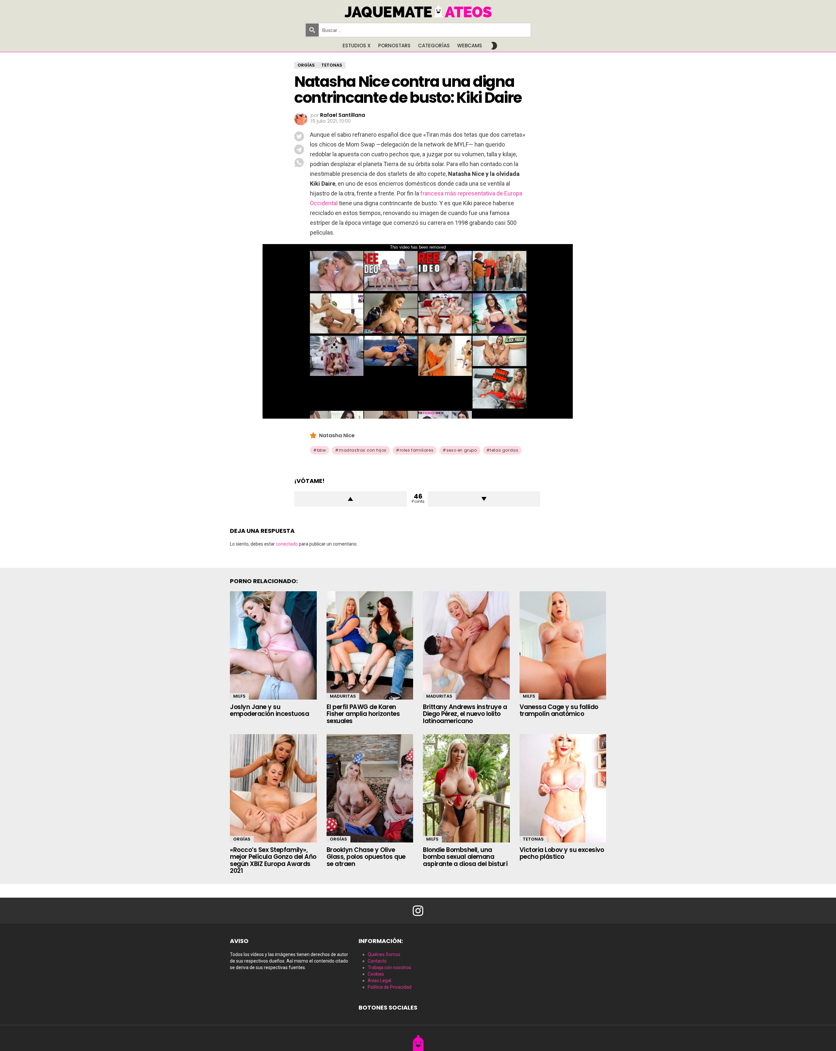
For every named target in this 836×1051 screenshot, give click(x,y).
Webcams (469, 45)
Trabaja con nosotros (389, 967)
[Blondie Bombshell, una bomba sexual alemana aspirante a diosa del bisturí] (466, 788)
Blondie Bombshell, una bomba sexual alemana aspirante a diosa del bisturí (465, 856)
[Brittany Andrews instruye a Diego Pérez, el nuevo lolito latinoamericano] (466, 645)
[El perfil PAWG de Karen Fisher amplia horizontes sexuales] (370, 645)
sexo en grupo (461, 450)
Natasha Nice (337, 435)
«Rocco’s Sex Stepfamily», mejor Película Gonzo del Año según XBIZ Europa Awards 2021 (273, 860)
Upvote (350, 499)
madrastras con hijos (363, 450)
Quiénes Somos (384, 954)
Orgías (241, 839)
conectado (287, 544)
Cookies (376, 974)
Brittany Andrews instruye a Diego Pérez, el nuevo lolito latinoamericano (465, 714)
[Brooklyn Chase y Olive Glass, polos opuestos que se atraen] (370, 788)
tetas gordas (504, 450)
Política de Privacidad (389, 987)
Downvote (484, 499)
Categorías (434, 45)
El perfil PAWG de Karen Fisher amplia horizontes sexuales (363, 714)
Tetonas (533, 839)
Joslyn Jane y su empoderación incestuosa (269, 710)
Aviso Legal (379, 980)
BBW (321, 450)
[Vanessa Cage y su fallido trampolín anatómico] (563, 645)
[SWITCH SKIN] (494, 45)
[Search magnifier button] (312, 30)
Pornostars (394, 45)
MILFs (239, 696)
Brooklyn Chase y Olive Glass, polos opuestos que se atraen (366, 856)
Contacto (377, 961)
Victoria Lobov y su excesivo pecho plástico (562, 853)
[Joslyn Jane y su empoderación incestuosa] (273, 645)
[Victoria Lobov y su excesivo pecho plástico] (563, 788)
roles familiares (417, 450)
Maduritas (343, 696)
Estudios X (357, 45)
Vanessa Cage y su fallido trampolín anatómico (559, 710)
